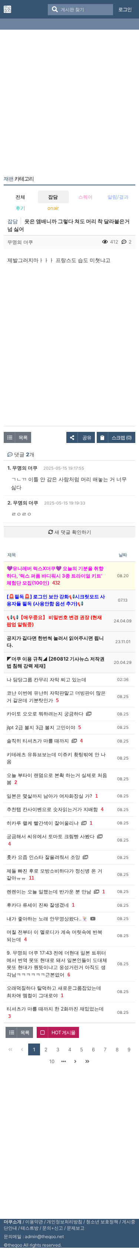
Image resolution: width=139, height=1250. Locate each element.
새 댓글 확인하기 (72, 532)
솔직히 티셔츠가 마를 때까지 (38, 741)
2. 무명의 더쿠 (22, 503)
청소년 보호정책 (102, 1221)
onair (53, 208)
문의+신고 (52, 1228)
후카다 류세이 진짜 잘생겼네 (38, 905)
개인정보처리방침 (64, 1221)
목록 (23, 437)
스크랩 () (122, 437)
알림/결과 (118, 197)
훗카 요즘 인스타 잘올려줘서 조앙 (43, 857)
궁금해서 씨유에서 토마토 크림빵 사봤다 (51, 836)
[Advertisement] (69, 103)
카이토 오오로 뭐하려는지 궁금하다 (45, 714)
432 (56, 583)
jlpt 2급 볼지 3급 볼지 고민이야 (41, 727)
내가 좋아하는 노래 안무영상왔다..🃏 (47, 919)
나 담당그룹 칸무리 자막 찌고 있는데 (46, 679)
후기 (20, 208)
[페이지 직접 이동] (64, 1061)
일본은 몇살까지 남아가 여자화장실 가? (49, 796)
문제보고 (76, 1228)
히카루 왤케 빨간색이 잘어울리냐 (43, 823)
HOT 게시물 (63, 1032)
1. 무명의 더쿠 (22, 468)
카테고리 (19, 179)
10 (51, 1061)
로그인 (125, 9)
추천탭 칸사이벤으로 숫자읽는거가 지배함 (52, 809)
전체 (20, 197)
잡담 (53, 197)
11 (31, 878)
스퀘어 (85, 197)
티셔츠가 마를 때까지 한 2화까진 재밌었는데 (55, 1009)
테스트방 (30, 1228)
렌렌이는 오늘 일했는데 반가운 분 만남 (49, 891)
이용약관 (34, 1221)
